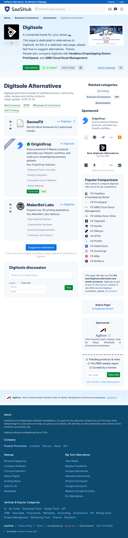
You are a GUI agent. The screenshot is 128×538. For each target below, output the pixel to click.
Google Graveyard (76, 486)
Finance (57, 517)
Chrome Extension (14, 471)
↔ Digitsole (64, 121)
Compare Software (15, 466)
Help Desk (18, 513)
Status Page (68, 67)
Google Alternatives (76, 471)
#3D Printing (11, 110)
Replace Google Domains (80, 491)
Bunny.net (70, 525)
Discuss (46, 445)
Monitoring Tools (40, 517)
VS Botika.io (96, 261)
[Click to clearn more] (64, 397)
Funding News (12, 481)
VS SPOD (95, 236)
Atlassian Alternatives (77, 476)
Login (121, 2)
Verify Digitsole (106, 67)
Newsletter (10, 491)
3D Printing (103, 91)
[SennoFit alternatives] (20, 123)
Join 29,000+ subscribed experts (103, 381)
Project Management (16, 517)
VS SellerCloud (98, 246)
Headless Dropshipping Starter (90, 53)
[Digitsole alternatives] (11, 31)
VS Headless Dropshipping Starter (97, 195)
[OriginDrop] (20, 145)
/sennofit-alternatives (19, 118)
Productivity (34, 513)
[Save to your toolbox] (11, 43)
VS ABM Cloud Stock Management (99, 209)
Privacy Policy (25, 525)
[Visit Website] (74, 121)
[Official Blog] (81, 67)
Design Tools (51, 508)
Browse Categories (15, 461)
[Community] (115, 9)
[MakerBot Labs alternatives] (20, 206)
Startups (43, 2)
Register (111, 2)
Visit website (31, 67)
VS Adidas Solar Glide (102, 215)
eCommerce (103, 102)
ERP (117, 97)
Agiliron (102, 335)
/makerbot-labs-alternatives (23, 201)
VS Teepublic (97, 220)
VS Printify (95, 241)
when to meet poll (28, 531)
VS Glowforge (97, 251)
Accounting (64, 513)
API (65, 445)
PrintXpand (30, 57)
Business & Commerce (99, 97)
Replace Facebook (76, 466)
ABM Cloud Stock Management (66, 57)
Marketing (49, 513)
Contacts (34, 445)
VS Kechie (95, 226)
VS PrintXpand (98, 202)
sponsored (111, 397)
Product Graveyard (76, 481)
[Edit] (121, 67)
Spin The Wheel (104, 525)
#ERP (26, 105)
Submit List (10, 486)
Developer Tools (32, 508)
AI (5, 508)
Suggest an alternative (41, 247)
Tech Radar (71, 461)
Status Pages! (12, 476)
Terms (40, 525)
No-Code (14, 508)
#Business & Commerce (46, 105)
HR (92, 513)
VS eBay (94, 256)
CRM (7, 513)
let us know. (111, 291)
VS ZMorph (96, 231)
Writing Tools (103, 513)
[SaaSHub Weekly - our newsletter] (110, 9)
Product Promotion (15, 445)
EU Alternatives (99, 284)
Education (70, 517)
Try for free (33, 191)
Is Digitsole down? (102, 308)
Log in (12, 283)
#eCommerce (12, 105)
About (57, 445)
